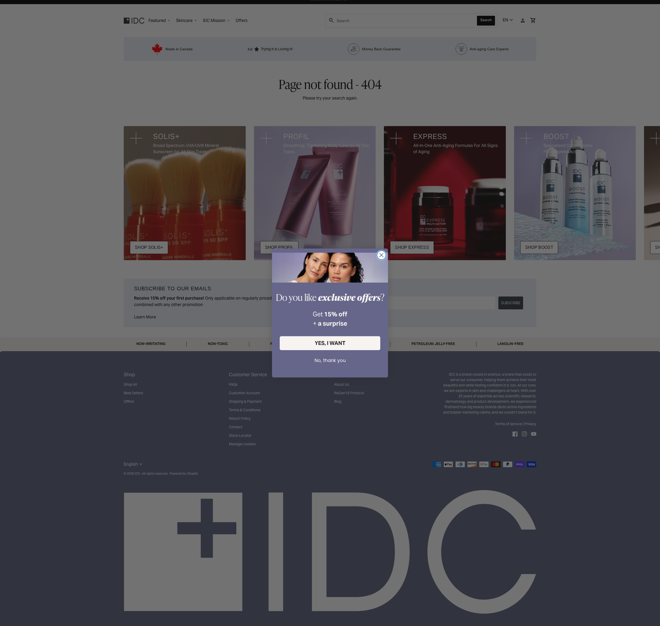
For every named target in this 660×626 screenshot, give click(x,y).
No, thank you (330, 360)
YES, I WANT (330, 343)
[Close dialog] (381, 255)
